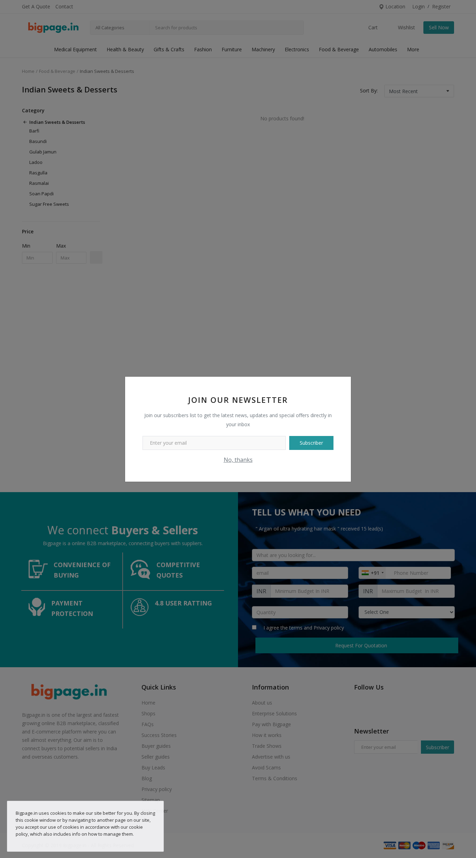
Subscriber (311, 442)
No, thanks (238, 460)
